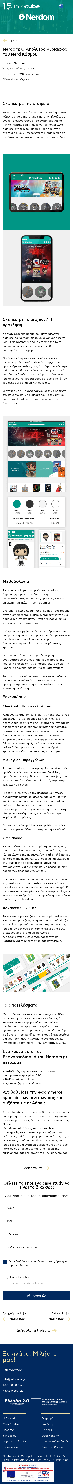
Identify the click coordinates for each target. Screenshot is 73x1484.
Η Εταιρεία (9, 1418)
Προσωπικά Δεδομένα (55, 1441)
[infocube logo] (21, 6)
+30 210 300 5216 (14, 1385)
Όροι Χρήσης (50, 1435)
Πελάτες (8, 1430)
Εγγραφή (47, 1418)
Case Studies (11, 1424)
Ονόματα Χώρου (52, 1447)
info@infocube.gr (14, 1379)
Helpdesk (47, 1430)
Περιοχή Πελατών (14, 1441)
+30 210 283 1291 (13, 1390)
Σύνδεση (47, 1424)
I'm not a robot (20, 1277)
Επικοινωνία (10, 1447)
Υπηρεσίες (9, 1435)
